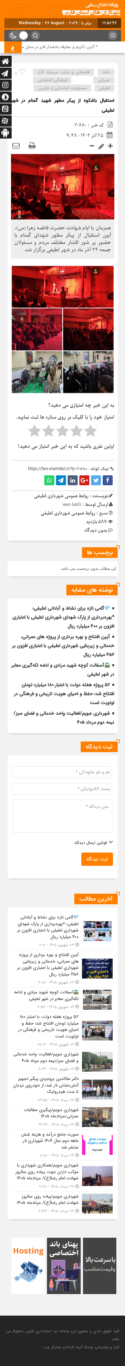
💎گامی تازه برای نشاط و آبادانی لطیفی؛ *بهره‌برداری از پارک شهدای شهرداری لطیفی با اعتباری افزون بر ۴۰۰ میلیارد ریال (63, 617)
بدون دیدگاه (95, 530)
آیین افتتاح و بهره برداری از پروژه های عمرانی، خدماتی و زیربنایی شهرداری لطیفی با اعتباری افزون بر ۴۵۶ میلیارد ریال (63, 645)
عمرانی (104, 80)
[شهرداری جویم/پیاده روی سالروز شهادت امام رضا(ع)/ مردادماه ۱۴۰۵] (62, 1203)
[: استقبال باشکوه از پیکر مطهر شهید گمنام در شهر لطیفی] (16, 146)
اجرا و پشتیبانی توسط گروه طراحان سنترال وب (81, 1347)
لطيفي (104, 88)
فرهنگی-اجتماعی (52, 80)
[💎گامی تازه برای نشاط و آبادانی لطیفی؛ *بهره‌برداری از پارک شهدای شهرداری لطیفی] (62, 931)
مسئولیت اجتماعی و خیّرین (62, 88)
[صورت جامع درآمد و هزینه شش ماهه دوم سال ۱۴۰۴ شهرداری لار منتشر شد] (62, 1145)
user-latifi (72, 504)
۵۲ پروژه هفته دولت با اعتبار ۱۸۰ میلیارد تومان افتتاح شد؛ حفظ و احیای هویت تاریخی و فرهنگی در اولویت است (64, 693)
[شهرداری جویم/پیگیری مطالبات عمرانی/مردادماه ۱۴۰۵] (62, 1117)
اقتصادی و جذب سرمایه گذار (64, 72)
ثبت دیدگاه (97, 859)
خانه (106, 72)
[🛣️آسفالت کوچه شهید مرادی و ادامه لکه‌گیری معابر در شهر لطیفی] (62, 999)
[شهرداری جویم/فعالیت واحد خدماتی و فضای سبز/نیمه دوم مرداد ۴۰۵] (62, 1061)
